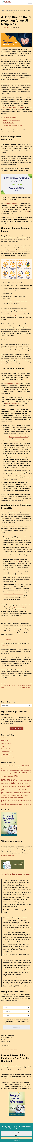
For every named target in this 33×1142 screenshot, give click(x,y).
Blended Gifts (8, 768)
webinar (18, 804)
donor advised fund (23, 770)
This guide (8, 251)
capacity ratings (14, 768)
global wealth (4, 786)
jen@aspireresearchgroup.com (9, 1049)
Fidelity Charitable (4, 783)
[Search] (30, 705)
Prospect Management (7, 751)
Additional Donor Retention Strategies (12, 125)
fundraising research (23, 783)
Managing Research (6, 743)
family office (21, 780)
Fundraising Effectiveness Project (12, 383)
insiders (17, 786)
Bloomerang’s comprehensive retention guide (13, 107)
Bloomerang (4, 645)
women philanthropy (25, 804)
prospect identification (14, 795)
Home (2, 10)
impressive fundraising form (12, 403)
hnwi (9, 786)
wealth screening (11, 804)
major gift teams (9, 789)
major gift (23, 786)
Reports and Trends (6, 754)
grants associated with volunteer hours (13, 594)
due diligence (11, 776)
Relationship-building (19, 608)
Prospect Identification (7, 749)
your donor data (25, 211)
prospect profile (18, 797)
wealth (23, 801)
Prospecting (24, 795)
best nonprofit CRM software (11, 203)
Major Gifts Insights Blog (12, 10)
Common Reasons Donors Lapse (11, 120)
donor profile (10, 773)
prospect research (10, 800)
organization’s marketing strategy (14, 315)
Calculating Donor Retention (10, 117)
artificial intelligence (16, 765)
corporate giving (4, 770)
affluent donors (5, 765)
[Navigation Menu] (30, 2)
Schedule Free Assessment (15, 874)
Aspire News (4, 738)
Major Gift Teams (5, 740)
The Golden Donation (8, 123)
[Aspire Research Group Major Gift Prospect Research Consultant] (6, 2)
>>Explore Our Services (7, 855)
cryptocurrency (13, 770)
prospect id (5, 795)
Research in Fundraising (7, 757)
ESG (16, 780)
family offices (27, 780)
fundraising (12, 783)
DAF (18, 770)
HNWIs (13, 786)
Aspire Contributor (7, 27)
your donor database (15, 561)
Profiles (3, 746)
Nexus (24, 789)
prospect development (21, 793)
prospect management (7, 797)
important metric (17, 77)
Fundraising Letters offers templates (18, 437)
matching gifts (17, 789)
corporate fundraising (24, 768)
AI (9, 765)
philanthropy (6, 793)
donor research (20, 773)
